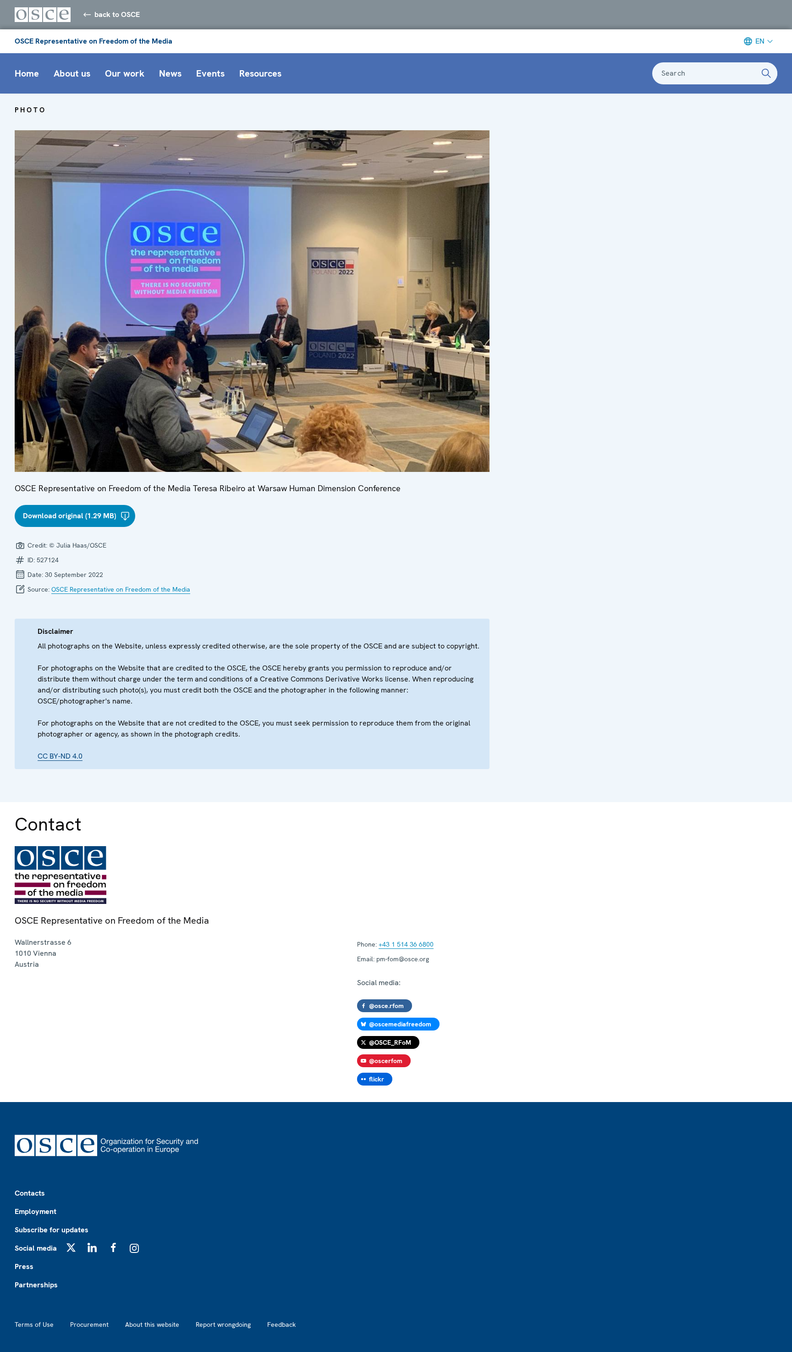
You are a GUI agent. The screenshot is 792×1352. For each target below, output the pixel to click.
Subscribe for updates (51, 1230)
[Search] (766, 73)
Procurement (89, 1324)
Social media (36, 1248)
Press (24, 1266)
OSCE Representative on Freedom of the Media (93, 41)
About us (72, 73)
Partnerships (36, 1285)
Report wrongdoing (223, 1324)
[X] (71, 1247)
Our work (124, 73)
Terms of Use (34, 1324)
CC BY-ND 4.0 (60, 756)
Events (210, 73)
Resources (260, 73)
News (170, 73)
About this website (152, 1324)
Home (27, 73)
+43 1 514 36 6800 (406, 944)
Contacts (30, 1193)
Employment (35, 1211)
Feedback (281, 1324)
